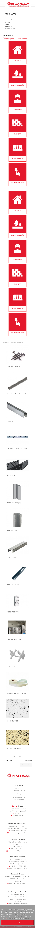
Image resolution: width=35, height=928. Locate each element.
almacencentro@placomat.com (18, 833)
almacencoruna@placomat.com (18, 903)
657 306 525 (22, 866)
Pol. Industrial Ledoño (17, 894)
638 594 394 (22, 848)
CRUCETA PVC (12, 666)
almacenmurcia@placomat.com (18, 883)
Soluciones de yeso (9, 28)
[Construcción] (17, 98)
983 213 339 (14, 848)
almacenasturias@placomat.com (18, 868)
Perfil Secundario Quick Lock (16, 394)
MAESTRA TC (11, 476)
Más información (7, 918)
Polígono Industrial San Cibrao (17, 809)
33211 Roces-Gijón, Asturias (17, 864)
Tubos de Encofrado (14, 639)
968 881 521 (18, 881)
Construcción (8, 22)
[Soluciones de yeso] (17, 172)
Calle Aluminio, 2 (17, 844)
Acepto (17, 923)
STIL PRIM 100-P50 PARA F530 (16, 448)
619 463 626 (22, 830)
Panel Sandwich (8, 26)
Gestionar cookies (18, 918)
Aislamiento (7, 17)
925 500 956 (14, 830)
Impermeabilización (9, 20)
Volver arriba (26, 765)
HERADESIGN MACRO (14, 748)
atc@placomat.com (18, 815)
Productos (10, 14)
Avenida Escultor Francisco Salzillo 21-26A (17, 876)
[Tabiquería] (17, 123)
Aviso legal (19, 794)
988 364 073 (18, 813)
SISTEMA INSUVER (13, 612)
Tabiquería (7, 24)
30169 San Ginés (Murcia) (17, 879)
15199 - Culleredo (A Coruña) (17, 899)
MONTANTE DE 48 (13, 585)
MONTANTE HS (12, 530)
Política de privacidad (19, 797)
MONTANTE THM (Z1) (14, 503)
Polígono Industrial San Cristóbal (17, 842)
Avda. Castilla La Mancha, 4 (17, 826)
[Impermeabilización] (17, 74)
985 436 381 (14, 866)
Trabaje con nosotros (19, 790)
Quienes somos (19, 788)
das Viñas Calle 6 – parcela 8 (17, 811)
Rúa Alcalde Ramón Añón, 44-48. (17, 897)
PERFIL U (10, 421)
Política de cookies (19, 795)
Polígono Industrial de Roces (17, 859)
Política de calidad (19, 799)
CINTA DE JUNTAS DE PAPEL (16, 694)
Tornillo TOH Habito (13, 367)
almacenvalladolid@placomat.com (18, 851)
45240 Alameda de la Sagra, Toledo (17, 828)
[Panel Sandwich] (17, 147)
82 (11, 760)
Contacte (19, 792)
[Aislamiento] (17, 50)
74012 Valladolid (17, 846)
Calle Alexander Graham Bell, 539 (17, 861)
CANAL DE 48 (11, 557)
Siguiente (28, 760)
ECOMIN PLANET (12, 721)
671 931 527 (18, 901)
